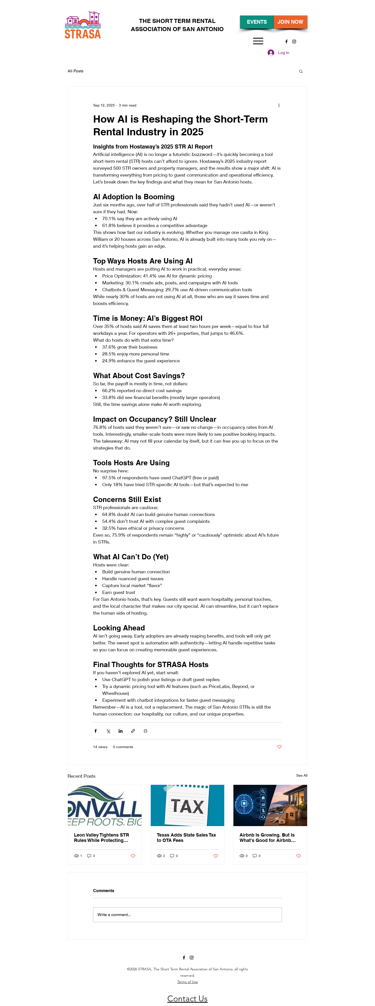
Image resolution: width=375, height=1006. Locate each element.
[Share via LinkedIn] (120, 731)
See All (301, 775)
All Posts (75, 71)
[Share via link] (133, 731)
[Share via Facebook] (95, 731)
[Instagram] (294, 41)
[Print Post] (145, 731)
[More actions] (279, 105)
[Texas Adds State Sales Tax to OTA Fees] (187, 805)
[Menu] (258, 41)
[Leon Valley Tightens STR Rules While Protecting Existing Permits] (105, 805)
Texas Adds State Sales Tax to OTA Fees (186, 837)
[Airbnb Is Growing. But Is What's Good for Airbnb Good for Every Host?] (270, 805)
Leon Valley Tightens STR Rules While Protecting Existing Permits (101, 837)
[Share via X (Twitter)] (108, 731)
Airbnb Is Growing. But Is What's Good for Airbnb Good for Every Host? (267, 837)
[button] (300, 71)
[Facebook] (286, 41)
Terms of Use (187, 981)
